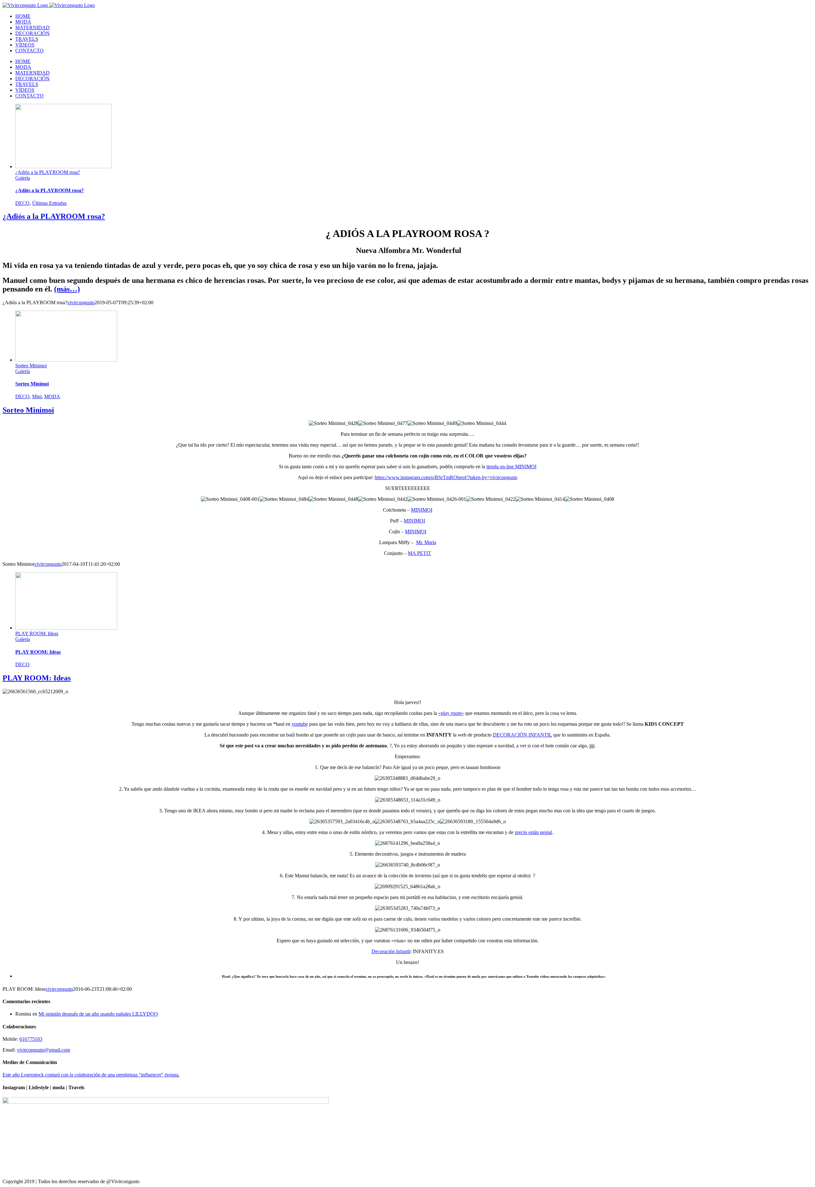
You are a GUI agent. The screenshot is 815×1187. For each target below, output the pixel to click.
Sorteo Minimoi (31, 365)
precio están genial (533, 832)
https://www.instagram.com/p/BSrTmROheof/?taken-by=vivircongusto (446, 477)
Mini (37, 396)
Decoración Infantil (391, 951)
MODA (52, 396)
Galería (22, 178)
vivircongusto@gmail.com (43, 1050)
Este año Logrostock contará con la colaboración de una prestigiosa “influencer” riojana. (91, 1074)
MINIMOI (421, 510)
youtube (300, 724)
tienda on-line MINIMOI (511, 466)
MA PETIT (419, 553)
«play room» (451, 713)
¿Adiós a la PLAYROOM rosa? (47, 172)
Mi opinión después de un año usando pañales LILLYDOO (98, 1014)
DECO (22, 203)
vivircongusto (81, 302)
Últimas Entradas (49, 203)
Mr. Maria (426, 542)
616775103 (30, 1039)
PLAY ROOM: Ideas (36, 633)
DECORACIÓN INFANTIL (522, 734)
